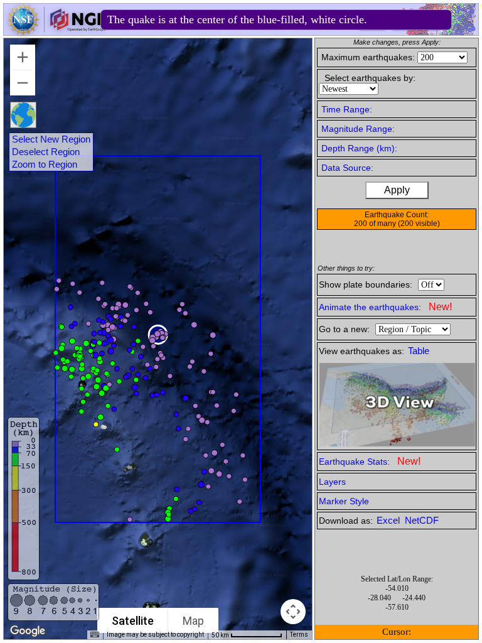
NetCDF (422, 521)
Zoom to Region (44, 164)
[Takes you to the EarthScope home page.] (56, 31)
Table (418, 351)
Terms (299, 634)
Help (370, 21)
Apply (397, 190)
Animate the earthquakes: (385, 306)
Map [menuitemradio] (193, 620)
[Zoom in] (22, 57)
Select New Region (51, 139)
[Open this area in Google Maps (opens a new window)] (27, 631)
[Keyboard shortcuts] (94, 634)
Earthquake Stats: (369, 461)
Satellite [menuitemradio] (133, 620)
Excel (389, 521)
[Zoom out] (22, 82)
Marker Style (344, 501)
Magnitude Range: (358, 129)
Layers (332, 482)
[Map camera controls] (293, 611)
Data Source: (347, 168)
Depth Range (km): (359, 148)
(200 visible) (419, 223)
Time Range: (346, 109)
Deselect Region (46, 152)
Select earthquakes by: (369, 78)
